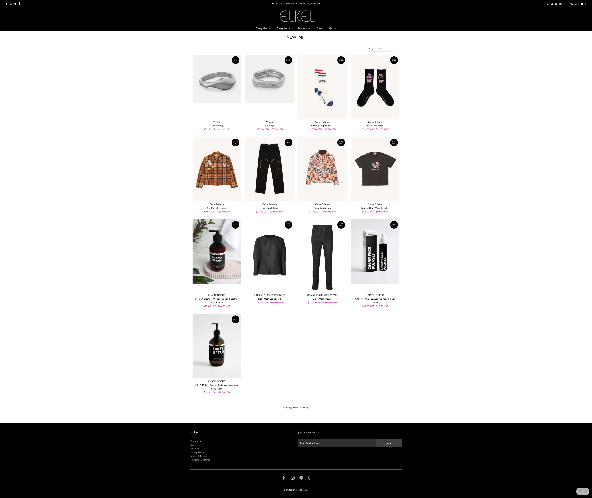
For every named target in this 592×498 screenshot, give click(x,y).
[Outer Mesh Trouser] (322, 255)
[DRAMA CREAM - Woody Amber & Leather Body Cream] (217, 251)
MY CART (578, 4)
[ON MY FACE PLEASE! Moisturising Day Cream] (375, 251)
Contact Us (195, 441)
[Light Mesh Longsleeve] (269, 255)
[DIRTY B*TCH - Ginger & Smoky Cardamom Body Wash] (217, 346)
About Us (194, 448)
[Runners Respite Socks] (322, 87)
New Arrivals (303, 28)
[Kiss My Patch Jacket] (217, 169)
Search (193, 445)
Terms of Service (198, 456)
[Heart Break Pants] (269, 169)
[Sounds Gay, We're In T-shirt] (375, 169)
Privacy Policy (197, 452)
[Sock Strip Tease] (375, 87)
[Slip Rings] (269, 79)
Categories (261, 28)
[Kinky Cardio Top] (322, 169)
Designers (282, 28)
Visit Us (332, 28)
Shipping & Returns (200, 459)
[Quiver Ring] (217, 79)
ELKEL (305, 490)
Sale (319, 28)
